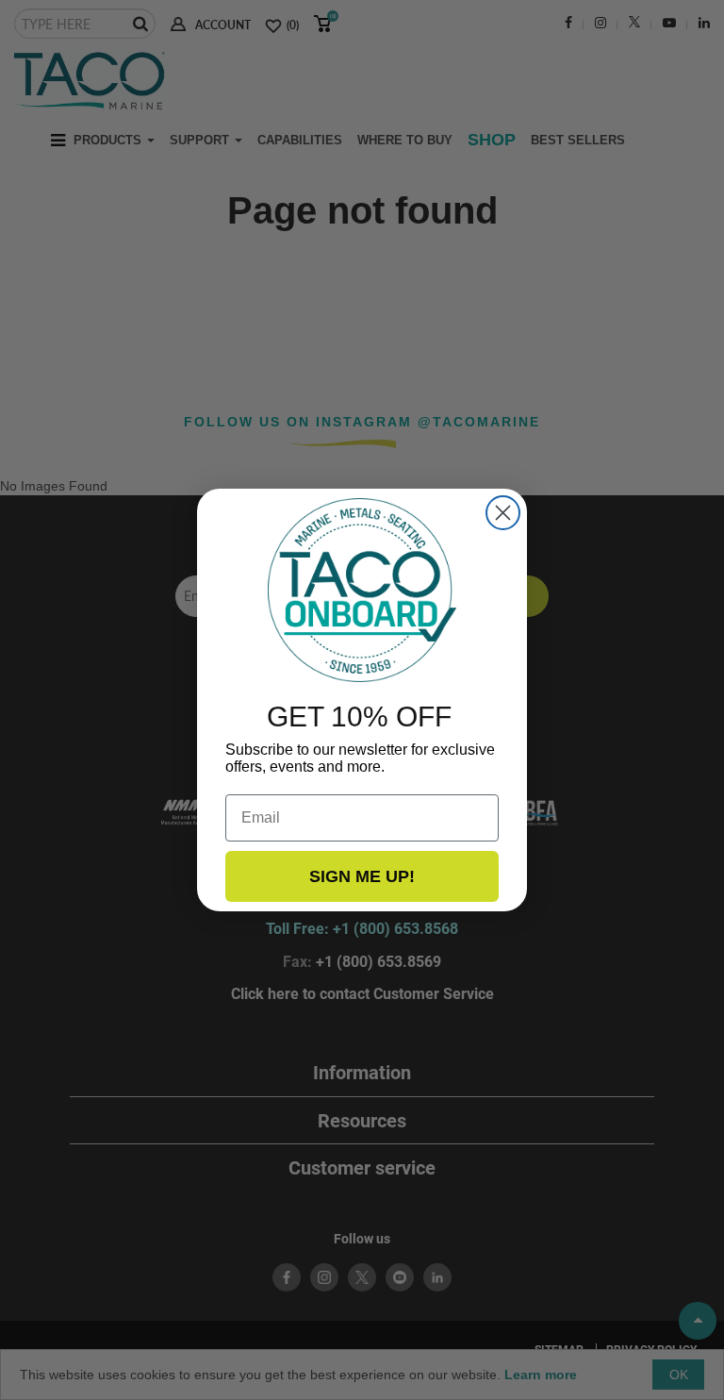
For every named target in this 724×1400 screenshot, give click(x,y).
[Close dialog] (502, 512)
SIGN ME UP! (362, 876)
